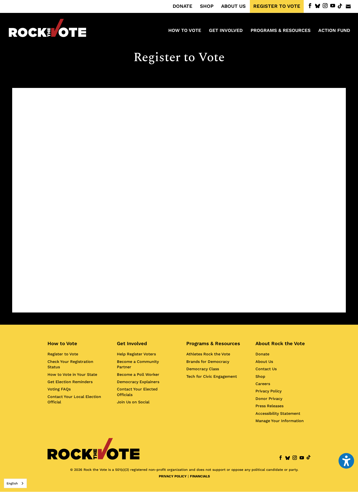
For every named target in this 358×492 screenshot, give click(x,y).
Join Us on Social (133, 402)
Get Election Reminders (70, 381)
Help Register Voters (136, 354)
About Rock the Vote (280, 343)
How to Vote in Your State (72, 374)
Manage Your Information (279, 420)
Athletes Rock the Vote (208, 354)
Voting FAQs (59, 389)
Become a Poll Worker (138, 374)
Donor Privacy (268, 398)
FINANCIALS (200, 476)
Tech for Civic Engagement (211, 376)
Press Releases (269, 406)
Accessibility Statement (277, 413)
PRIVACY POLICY (173, 476)
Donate (262, 354)
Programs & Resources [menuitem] (281, 31)
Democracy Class (202, 369)
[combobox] (15, 483)
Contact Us (266, 369)
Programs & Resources (213, 343)
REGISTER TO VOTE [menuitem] (276, 6)
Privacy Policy (268, 391)
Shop (260, 376)
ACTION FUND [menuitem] (334, 31)
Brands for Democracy (207, 361)
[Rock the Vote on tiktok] (340, 6)
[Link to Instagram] (325, 5)
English (12, 483)
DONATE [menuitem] (182, 6)
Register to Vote (62, 354)
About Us (264, 361)
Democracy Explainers (138, 381)
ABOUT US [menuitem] (233, 6)
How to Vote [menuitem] (184, 31)
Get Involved (132, 343)
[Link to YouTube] (332, 5)
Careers (262, 383)
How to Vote (62, 343)
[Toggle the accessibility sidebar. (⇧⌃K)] (346, 461)
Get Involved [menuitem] (226, 31)
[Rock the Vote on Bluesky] (317, 6)
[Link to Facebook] (310, 5)
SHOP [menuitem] (207, 6)
